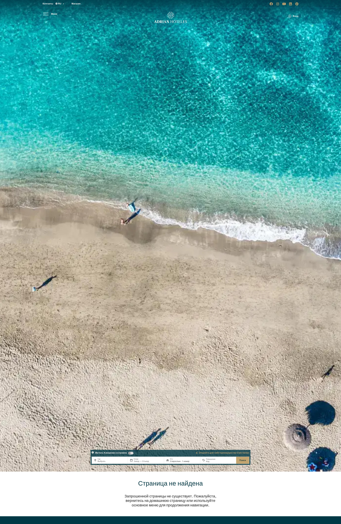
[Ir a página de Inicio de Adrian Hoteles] (170, 17)
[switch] (130, 453)
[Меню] (46, 14)
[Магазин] (68, 4)
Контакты (48, 4)
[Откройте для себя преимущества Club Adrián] (197, 453)
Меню (54, 14)
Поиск (242, 460)
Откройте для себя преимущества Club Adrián (224, 453)
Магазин (76, 4)
